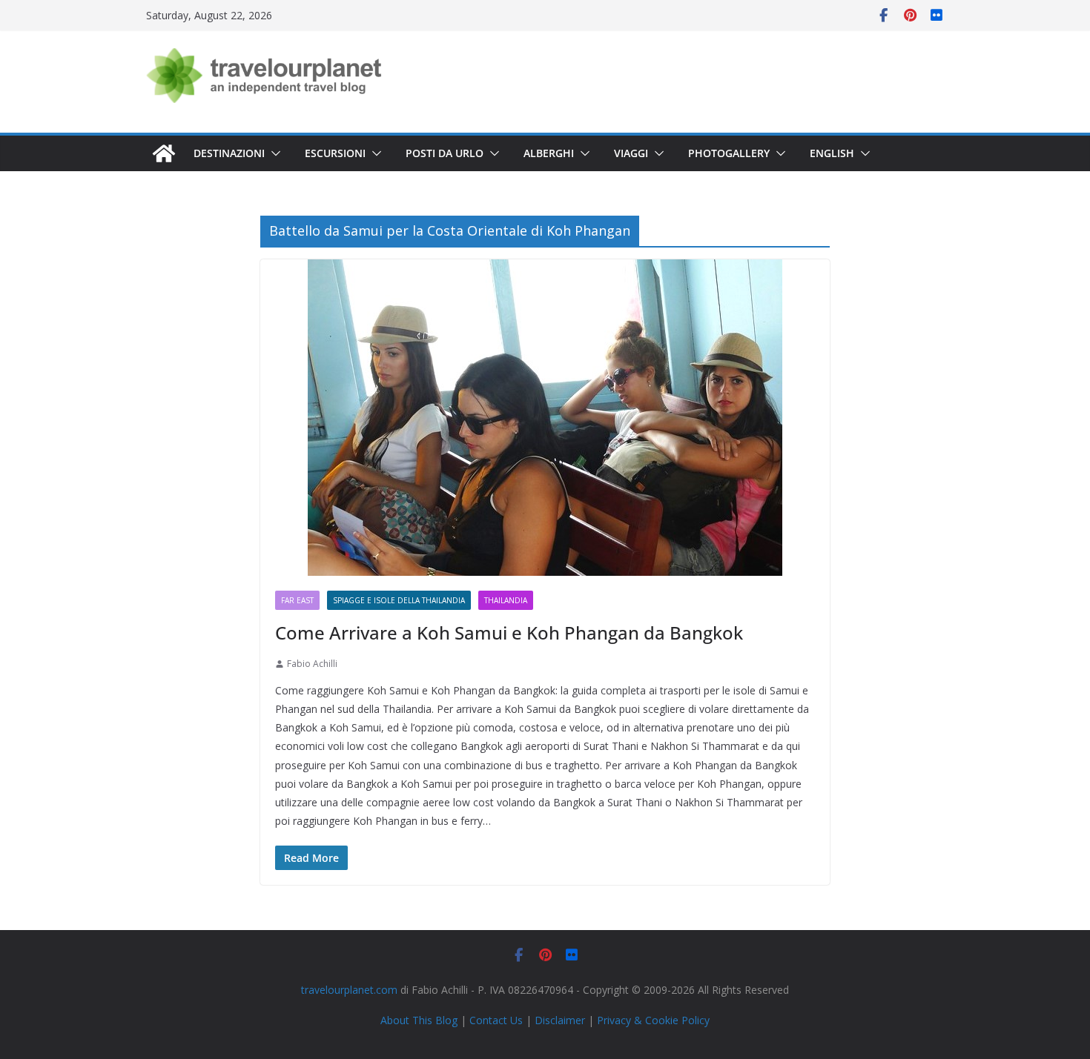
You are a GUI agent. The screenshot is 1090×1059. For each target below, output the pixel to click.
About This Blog (419, 1020)
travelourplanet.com (349, 990)
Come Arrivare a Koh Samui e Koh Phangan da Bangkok (509, 632)
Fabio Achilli (312, 663)
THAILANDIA (505, 600)
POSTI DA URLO (444, 153)
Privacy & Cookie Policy (653, 1020)
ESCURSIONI (335, 153)
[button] (273, 153)
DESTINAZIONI (229, 153)
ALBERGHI (548, 153)
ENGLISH (832, 153)
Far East (297, 600)
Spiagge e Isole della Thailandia (399, 600)
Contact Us (496, 1020)
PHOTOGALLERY (729, 153)
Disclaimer (560, 1020)
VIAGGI (631, 153)
